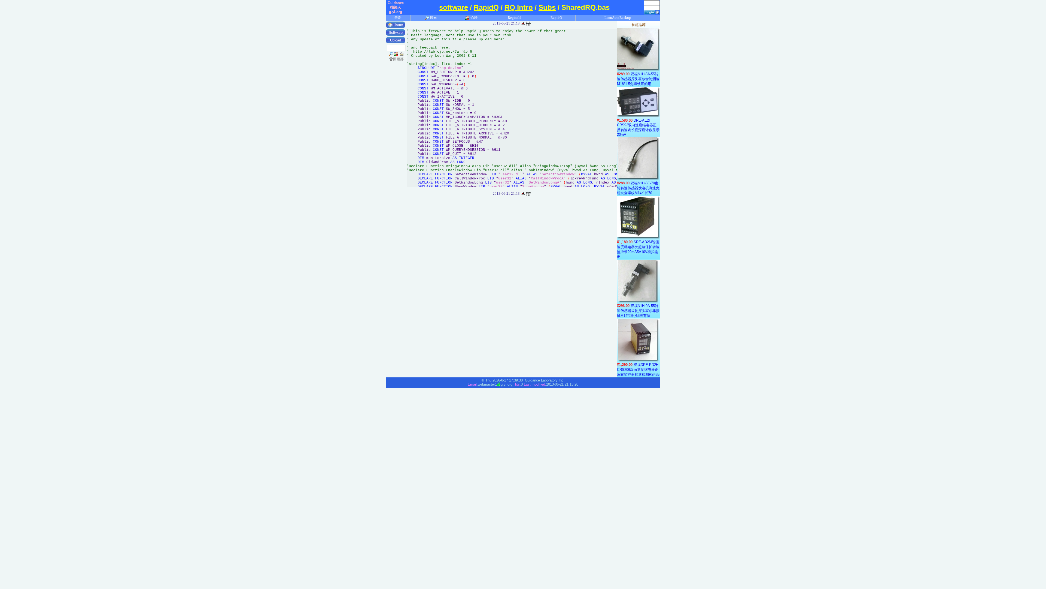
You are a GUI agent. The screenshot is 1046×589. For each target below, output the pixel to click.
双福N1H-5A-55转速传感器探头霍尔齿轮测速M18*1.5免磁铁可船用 (638, 79)
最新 (398, 18)
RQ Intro (518, 7)
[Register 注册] (657, 12)
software (453, 7)
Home (398, 24)
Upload (395, 40)
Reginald (514, 18)
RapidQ (486, 7)
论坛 (474, 18)
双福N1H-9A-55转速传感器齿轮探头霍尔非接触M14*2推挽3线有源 (638, 311)
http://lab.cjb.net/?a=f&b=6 (442, 52)
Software (396, 33)
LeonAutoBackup (617, 18)
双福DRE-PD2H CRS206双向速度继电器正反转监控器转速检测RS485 (638, 370)
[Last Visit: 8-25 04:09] (528, 23)
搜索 (433, 18)
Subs (547, 7)
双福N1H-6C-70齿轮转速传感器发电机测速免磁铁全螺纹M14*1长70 (638, 188)
